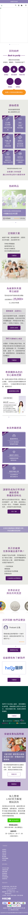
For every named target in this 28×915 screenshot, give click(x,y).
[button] (24, 204)
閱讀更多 (14, 784)
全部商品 (4, 849)
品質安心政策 (14, 327)
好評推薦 (4, 860)
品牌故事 (4, 854)
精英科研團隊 (5, 858)
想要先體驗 (4, 871)
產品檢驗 (4, 856)
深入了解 (14, 511)
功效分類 (4, 853)
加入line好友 (15, 820)
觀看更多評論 (14, 650)
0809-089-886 (9, 827)
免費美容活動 (5, 869)
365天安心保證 (5, 868)
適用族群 (4, 851)
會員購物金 (4, 873)
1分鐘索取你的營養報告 (14, 578)
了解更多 (14, 255)
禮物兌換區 (4, 875)
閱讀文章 (14, 774)
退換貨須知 (4, 878)
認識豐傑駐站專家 (14, 391)
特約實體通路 (5, 876)
